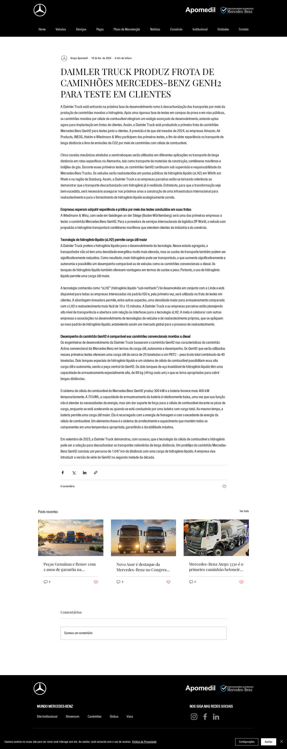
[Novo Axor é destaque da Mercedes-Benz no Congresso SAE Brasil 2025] (143, 537)
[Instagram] (194, 716)
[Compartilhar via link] (95, 472)
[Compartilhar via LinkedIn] (85, 472)
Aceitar (268, 741)
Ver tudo (244, 511)
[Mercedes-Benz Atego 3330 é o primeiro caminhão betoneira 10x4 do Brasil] (216, 537)
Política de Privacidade (144, 741)
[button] (60, 29)
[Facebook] (205, 716)
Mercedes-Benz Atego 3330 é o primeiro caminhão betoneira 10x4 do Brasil (216, 566)
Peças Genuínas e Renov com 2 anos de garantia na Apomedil (69, 566)
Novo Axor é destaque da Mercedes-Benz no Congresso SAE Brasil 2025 (143, 567)
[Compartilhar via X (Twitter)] (74, 472)
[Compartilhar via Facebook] (63, 472)
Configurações (246, 741)
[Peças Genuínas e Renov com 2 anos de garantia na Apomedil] (70, 537)
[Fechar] (281, 741)
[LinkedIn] (216, 716)
